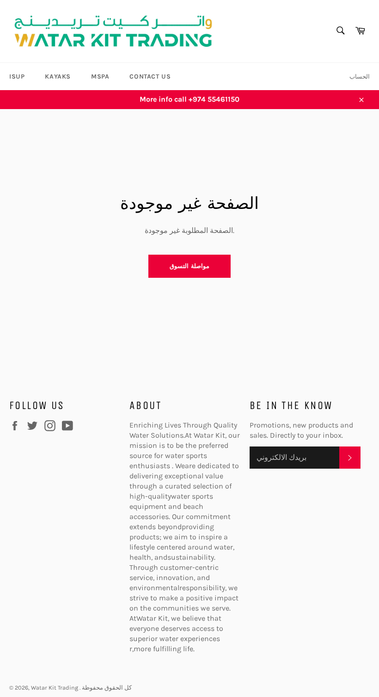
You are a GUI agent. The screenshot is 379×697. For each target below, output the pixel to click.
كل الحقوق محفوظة (107, 687)
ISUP (16, 76)
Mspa (100, 76)
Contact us (150, 76)
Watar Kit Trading (55, 687)
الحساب (359, 76)
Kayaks (58, 76)
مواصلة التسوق (189, 266)
